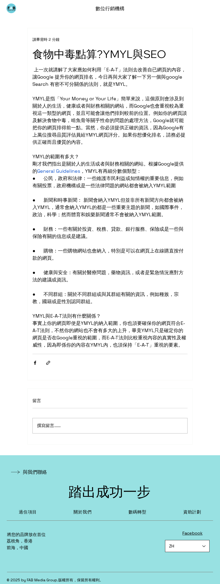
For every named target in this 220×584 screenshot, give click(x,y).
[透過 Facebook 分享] (35, 362)
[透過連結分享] (48, 362)
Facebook (192, 533)
